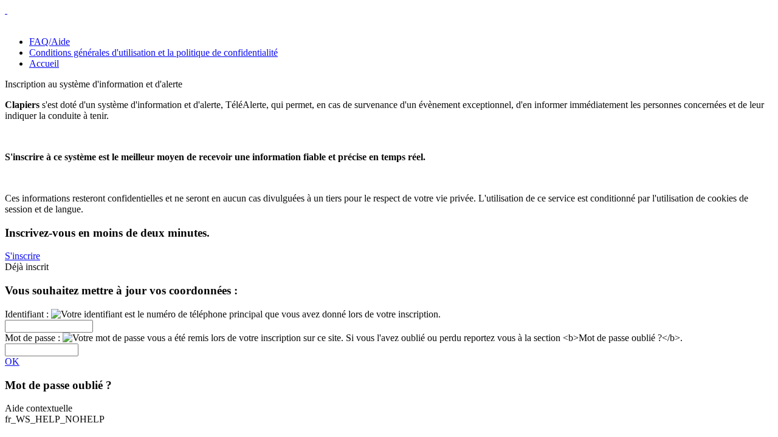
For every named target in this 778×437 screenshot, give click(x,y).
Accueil (44, 63)
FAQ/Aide (49, 41)
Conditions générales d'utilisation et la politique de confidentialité (153, 52)
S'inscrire (22, 256)
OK (12, 361)
